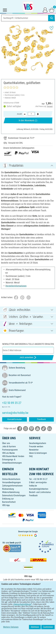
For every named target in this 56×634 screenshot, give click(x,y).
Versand (49, 106)
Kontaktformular (14, 419)
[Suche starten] (51, 18)
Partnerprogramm (10, 449)
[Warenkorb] (51, 10)
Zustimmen (48, 627)
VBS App (6, 505)
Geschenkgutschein (37, 443)
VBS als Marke (8, 453)
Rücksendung (8, 489)
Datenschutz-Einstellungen (14, 495)
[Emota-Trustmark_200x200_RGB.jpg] (46, 546)
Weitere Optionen (10, 627)
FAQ (31, 456)
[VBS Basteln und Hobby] (28, 6)
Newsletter (34, 449)
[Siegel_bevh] (12, 548)
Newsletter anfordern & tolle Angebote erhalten (28, 344)
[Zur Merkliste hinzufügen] (51, 28)
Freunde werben (36, 446)
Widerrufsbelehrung (10, 492)
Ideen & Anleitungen (38, 453)
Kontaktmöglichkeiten (38, 489)
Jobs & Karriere (9, 446)
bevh (12, 542)
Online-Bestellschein (11, 479)
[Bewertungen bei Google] (28, 533)
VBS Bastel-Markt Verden (13, 456)
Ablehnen (35, 627)
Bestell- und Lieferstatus (40, 492)
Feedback (41, 419)
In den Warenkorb (26, 120)
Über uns (6, 443)
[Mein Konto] (45, 10)
